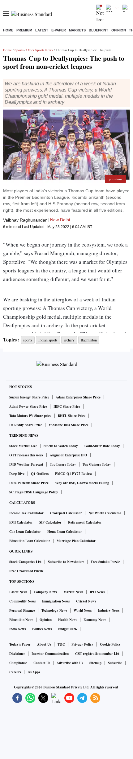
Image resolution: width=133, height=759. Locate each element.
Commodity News (22, 601)
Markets (77, 30)
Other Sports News (39, 49)
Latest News (18, 592)
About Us (44, 644)
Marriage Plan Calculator (76, 541)
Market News (73, 592)
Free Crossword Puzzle (26, 571)
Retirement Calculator (85, 522)
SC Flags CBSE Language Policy (33, 492)
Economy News (95, 620)
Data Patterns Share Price (29, 483)
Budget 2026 (67, 629)
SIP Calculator (50, 522)
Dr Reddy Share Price (25, 425)
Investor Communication (50, 653)
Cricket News (86, 601)
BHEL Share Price (71, 416)
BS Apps (34, 672)
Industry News (108, 610)
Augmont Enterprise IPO (68, 455)
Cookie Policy (110, 644)
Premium (24, 30)
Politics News (42, 629)
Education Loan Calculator (29, 541)
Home (8, 30)
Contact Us (41, 663)
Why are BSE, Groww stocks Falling (82, 483)
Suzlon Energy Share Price (29, 397)
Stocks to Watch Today (61, 446)
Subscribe (115, 663)
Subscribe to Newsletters (66, 562)
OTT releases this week (26, 455)
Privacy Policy (82, 644)
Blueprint (98, 30)
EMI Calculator (21, 522)
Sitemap (95, 663)
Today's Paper (20, 644)
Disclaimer (17, 653)
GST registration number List (97, 653)
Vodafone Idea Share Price (68, 425)
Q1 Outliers (40, 473)
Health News (67, 620)
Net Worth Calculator (104, 513)
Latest (41, 30)
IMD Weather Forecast (26, 464)
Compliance (18, 663)
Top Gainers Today (97, 464)
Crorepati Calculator (66, 513)
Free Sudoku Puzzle (105, 562)
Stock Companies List (25, 562)
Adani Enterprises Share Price (78, 397)
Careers (15, 672)
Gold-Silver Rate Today (102, 446)
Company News (45, 592)
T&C (61, 644)
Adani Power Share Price (28, 406)
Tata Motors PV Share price (30, 416)
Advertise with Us (70, 663)
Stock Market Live (23, 446)
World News (83, 610)
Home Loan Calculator (64, 531)
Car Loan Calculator (25, 531)
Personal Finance (22, 610)
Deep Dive (16, 473)
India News (17, 629)
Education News (21, 620)
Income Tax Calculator (26, 513)
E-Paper (58, 30)
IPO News (97, 592)
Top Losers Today (63, 464)
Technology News (54, 610)
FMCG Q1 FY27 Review (73, 473)
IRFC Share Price (67, 406)
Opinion (118, 30)
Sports (19, 49)
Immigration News (56, 601)
